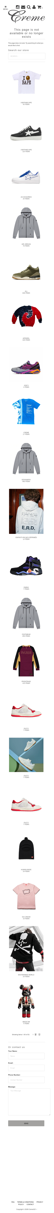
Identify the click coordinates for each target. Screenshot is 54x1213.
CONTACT (30, 1204)
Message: (11, 1087)
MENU (5, 9)
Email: (10, 1063)
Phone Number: (14, 1075)
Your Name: (12, 1051)
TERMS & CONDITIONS (25, 1202)
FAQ (12, 1202)
